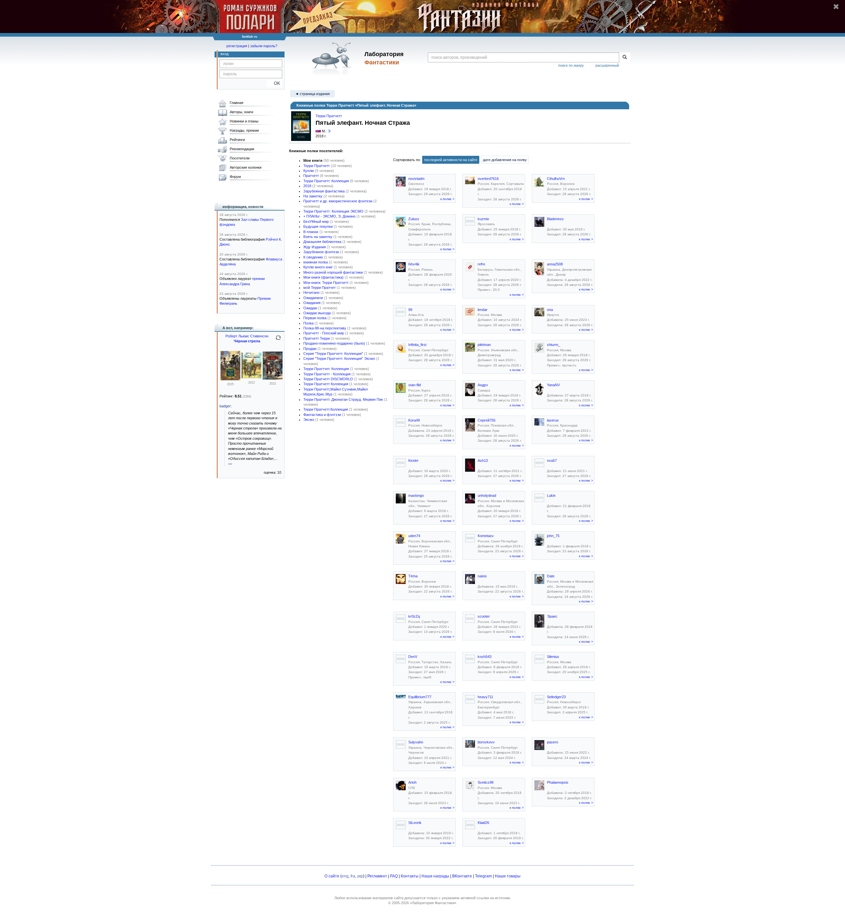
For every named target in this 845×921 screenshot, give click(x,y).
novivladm (416, 179)
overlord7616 (488, 179)
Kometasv (486, 536)
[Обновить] (278, 340)
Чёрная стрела (247, 341)
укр (360, 876)
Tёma (413, 576)
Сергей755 (486, 420)
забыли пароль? (263, 46)
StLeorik (415, 823)
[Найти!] (624, 57)
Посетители (240, 158)
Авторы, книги (241, 112)
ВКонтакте (462, 876)
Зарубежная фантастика (324, 191)
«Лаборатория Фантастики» (433, 903)
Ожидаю (310, 308)
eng (345, 876)
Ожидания (312, 303)
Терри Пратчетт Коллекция (325, 384)
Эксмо (308, 420)
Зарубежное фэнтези (321, 252)
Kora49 (414, 420)
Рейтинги (237, 140)
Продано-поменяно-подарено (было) (334, 343)
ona (550, 310)
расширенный (607, 65)
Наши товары (508, 876)
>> (230, 464)
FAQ (394, 876)
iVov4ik (414, 264)
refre (481, 264)
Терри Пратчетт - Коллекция (327, 374)
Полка (308, 323)
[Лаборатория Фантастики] (333, 58)
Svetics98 (485, 782)
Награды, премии (244, 130)
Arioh (412, 782)
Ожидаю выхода (317, 313)
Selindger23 (556, 697)
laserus (553, 420)
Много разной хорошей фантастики (333, 272)
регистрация (236, 46)
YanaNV (553, 385)
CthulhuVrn (556, 179)
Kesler (413, 460)
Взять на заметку (317, 237)
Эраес (552, 616)
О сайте (331, 876)
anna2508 (555, 264)
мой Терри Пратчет (319, 288)
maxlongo (416, 495)
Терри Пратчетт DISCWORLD (328, 379)
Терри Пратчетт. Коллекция (326, 181)
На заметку (312, 196)
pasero (552, 742)
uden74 (414, 536)
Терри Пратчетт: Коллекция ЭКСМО (333, 211)
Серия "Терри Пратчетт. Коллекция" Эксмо (339, 358)
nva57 (552, 460)
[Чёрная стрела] (251, 377)
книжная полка (315, 262)
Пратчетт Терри (316, 338)
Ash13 (483, 460)
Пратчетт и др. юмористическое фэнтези (337, 201)
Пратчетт (311, 176)
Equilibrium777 (419, 697)
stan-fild (414, 385)
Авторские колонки (245, 167)
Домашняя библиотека (322, 242)
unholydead (487, 495)
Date (551, 576)
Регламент (377, 876)
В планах (311, 232)
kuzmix (483, 219)
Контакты (410, 876)
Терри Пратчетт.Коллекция (325, 409)
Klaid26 (483, 823)
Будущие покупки (318, 226)
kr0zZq (414, 616)
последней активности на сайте (450, 160)
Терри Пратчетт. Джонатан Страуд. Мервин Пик (343, 399)
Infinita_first (417, 345)
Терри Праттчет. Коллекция (326, 369)
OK (274, 83)
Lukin (551, 495)
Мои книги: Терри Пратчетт (326, 283)
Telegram (483, 876)
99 (410, 310)
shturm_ (553, 345)
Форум (235, 177)
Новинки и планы (244, 121)
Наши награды (435, 876)
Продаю (310, 349)
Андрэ (483, 385)
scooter (484, 616)
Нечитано (311, 292)
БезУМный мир (316, 221)
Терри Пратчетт (329, 116)
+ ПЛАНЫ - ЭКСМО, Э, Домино (329, 216)
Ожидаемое (313, 298)
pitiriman (484, 345)
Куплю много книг (318, 267)
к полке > (447, 199)
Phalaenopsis (557, 782)
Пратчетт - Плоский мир (323, 333)
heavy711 (485, 697)
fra (353, 876)
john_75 (553, 536)
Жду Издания (314, 247)
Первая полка (314, 318)
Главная (236, 103)
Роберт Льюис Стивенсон (246, 336)
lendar (483, 310)
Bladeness (555, 219)
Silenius (553, 657)
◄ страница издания (312, 94)
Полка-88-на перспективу (324, 328)
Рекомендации (242, 149)
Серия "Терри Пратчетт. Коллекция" (333, 354)
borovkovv (486, 742)
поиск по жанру (571, 65)
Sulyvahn (415, 742)
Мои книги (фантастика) (323, 277)
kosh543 (484, 657)
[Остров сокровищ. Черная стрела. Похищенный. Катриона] (230, 379)
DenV (412, 657)
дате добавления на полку (505, 160)
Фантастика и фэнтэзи (322, 415)
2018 (307, 186)
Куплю (308, 171)
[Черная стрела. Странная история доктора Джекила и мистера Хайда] (273, 378)
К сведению (313, 257)
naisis (482, 576)
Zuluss (413, 219)
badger (225, 406)
